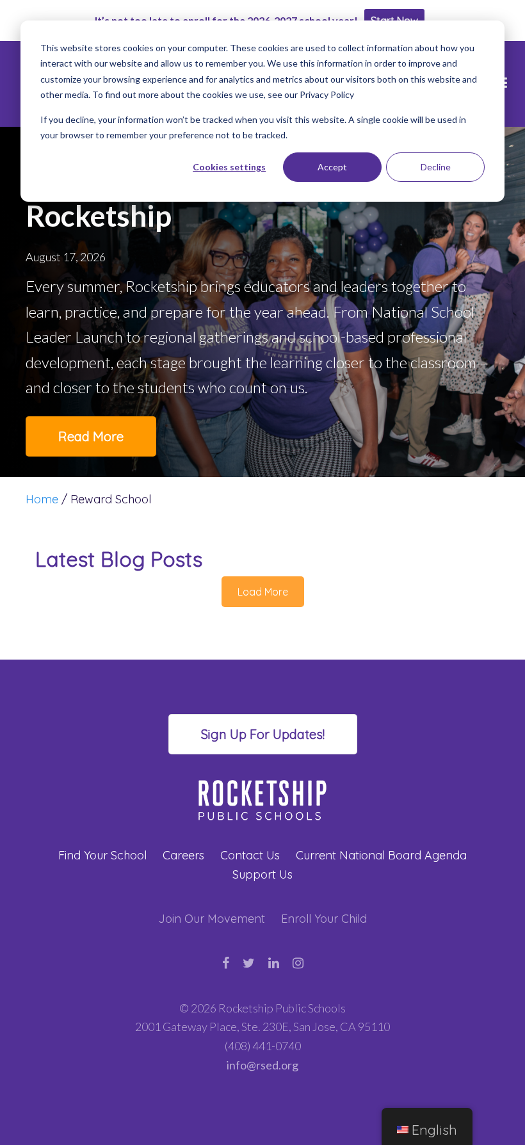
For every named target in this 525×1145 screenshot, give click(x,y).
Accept (332, 166)
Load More (263, 591)
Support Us (262, 874)
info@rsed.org (262, 1065)
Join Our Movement (211, 918)
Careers (183, 855)
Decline (436, 166)
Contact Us (250, 855)
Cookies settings (229, 166)
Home (42, 499)
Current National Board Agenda (381, 855)
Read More (91, 436)
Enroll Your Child (324, 918)
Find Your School (102, 855)
